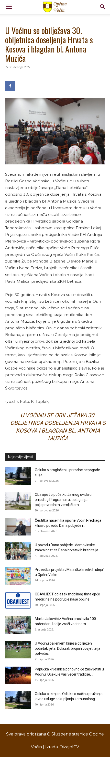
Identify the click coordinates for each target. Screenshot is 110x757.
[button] (9, 7)
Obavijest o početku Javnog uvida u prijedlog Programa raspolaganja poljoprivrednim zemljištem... (63, 499)
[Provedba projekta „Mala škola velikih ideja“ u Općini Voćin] (18, 576)
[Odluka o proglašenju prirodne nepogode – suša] (18, 476)
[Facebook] (10, 86)
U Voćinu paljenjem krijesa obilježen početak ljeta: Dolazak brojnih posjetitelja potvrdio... (67, 648)
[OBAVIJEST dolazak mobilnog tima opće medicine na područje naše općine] (18, 600)
